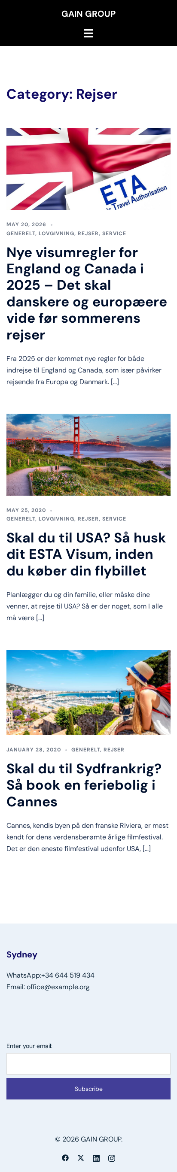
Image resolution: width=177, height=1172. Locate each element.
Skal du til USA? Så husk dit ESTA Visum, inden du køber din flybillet (86, 554)
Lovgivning (56, 233)
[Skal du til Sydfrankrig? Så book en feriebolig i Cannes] (88, 691)
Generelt (20, 233)
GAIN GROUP (88, 13)
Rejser (88, 233)
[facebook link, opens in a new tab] (65, 1157)
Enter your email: (29, 1046)
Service (114, 233)
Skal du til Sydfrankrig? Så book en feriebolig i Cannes (84, 785)
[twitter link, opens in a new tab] (80, 1157)
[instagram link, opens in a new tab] (111, 1157)
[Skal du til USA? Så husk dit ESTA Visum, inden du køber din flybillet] (88, 453)
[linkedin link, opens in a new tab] (96, 1157)
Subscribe (89, 1089)
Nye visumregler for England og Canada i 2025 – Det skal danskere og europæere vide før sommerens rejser (86, 293)
